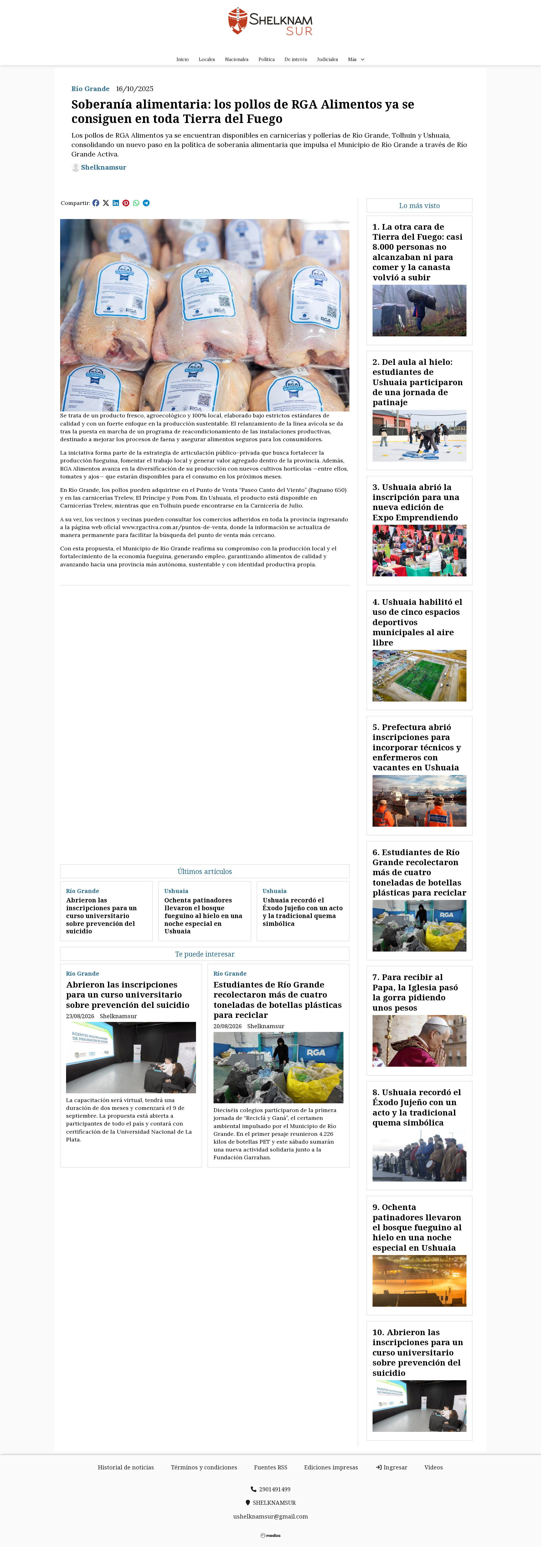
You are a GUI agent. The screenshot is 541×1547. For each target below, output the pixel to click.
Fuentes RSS (270, 1467)
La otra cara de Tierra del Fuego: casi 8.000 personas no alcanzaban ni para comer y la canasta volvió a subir (418, 252)
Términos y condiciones (204, 1467)
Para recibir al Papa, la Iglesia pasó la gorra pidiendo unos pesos (415, 992)
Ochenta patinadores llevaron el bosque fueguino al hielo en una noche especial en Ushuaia (203, 915)
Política (267, 59)
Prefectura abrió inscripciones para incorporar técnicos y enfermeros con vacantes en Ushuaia (417, 747)
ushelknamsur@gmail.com (270, 1516)
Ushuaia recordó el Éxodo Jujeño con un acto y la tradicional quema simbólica (303, 911)
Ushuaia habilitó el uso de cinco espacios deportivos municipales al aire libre (417, 622)
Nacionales (237, 59)
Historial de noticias (126, 1467)
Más (352, 59)
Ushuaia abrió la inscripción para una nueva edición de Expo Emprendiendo (416, 502)
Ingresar (395, 1467)
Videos (434, 1467)
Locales (207, 59)
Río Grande (90, 88)
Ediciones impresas (331, 1467)
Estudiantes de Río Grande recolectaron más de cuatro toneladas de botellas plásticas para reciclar (278, 999)
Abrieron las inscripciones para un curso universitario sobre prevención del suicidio (101, 915)
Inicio (183, 59)
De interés (296, 59)
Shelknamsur (103, 167)
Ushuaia (176, 891)
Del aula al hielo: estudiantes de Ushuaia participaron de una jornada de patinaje (418, 382)
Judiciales (327, 59)
